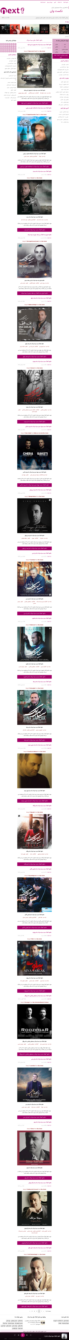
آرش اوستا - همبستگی (11, 85)
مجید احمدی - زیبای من (63, 75)
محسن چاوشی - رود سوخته (10, 92)
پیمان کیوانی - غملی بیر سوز (62, 119)
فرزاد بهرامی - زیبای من (11, 58)
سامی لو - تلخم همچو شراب (62, 69)
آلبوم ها (55, 1321)
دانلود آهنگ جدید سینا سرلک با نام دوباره (34, 422)
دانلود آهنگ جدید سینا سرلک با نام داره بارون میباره (34, 801)
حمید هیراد (20, 1328)
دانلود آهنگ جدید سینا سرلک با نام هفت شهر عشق (35, 1306)
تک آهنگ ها (60, 1321)
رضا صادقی (20, 1321)
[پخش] (23, 1335)
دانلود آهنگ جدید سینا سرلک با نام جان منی (34, 1117)
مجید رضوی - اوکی (64, 82)
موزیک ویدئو (49, 2)
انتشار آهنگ (42, 2)
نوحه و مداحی (65, 49)
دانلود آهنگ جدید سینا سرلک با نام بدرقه (34, 740)
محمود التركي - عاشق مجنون (62, 72)
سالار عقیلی (20, 1326)
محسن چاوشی (14, 1321)
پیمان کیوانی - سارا (64, 122)
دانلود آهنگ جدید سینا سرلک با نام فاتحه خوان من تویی (34, 166)
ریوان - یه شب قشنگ (64, 94)
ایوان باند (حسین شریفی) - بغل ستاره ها (8, 79)
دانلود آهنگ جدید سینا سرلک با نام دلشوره (34, 677)
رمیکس (56, 52)
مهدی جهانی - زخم (64, 102)
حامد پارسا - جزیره (64, 89)
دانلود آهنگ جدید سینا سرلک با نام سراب (34, 230)
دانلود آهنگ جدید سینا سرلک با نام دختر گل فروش (34, 1243)
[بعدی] (26, 1335)
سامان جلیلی (8, 1326)
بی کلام (64, 52)
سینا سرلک (35, 90)
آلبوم (55, 2)
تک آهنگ (60, 2)
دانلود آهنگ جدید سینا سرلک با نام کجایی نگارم (34, 927)
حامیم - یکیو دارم (65, 64)
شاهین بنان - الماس (64, 100)
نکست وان (29, 1331)
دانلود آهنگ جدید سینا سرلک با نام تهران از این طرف (34, 103)
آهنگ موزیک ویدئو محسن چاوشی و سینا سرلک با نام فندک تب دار (32, 1321)
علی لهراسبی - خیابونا (64, 87)
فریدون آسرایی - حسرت (63, 114)
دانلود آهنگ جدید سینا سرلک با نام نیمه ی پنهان (34, 548)
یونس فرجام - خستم (12, 82)
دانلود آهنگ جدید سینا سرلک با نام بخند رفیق (34, 357)
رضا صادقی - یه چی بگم (63, 105)
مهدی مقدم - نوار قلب (64, 97)
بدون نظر (38, 1324)
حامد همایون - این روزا (63, 84)
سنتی (56, 44)
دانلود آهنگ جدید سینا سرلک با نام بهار (35, 1178)
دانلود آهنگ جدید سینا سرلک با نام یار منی (34, 613)
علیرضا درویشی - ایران (11, 87)
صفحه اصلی (66, 1321)
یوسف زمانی (14, 1326)
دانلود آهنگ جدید (41, 90)
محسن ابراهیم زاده (19, 1323)
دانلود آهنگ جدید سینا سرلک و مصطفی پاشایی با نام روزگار (34, 1054)
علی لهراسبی (14, 1328)
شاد (65, 47)
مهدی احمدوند (11, 1323)
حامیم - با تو (13, 100)
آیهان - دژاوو (13, 90)
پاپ (65, 44)
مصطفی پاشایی (30, 1041)
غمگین (56, 47)
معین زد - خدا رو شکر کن (63, 117)
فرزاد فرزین (3, 1326)
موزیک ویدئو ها (65, 1323)
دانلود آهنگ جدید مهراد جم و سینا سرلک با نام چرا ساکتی (34, 485)
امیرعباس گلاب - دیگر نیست (10, 98)
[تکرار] (14, 1335)
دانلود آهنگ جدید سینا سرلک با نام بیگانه (34, 864)
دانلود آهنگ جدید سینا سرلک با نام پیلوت (34, 991)
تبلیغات (59, 1323)
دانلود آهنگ (65, 2)
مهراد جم (37, 472)
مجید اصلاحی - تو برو (64, 112)
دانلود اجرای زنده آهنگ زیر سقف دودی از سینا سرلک (34, 293)
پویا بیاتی (8, 1321)
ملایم (57, 49)
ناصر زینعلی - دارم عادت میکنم (10, 95)
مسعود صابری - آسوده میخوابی (62, 92)
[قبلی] (18, 1335)
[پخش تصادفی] (30, 1335)
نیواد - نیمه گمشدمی (64, 67)
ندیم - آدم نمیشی (12, 76)
